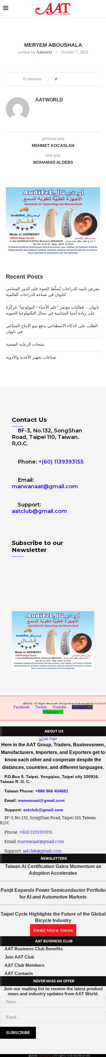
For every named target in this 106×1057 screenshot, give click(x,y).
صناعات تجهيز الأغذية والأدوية (31, 357)
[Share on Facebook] (67, 79)
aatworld (44, 52)
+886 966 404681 (51, 791)
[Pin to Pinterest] (78, 79)
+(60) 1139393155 (61, 462)
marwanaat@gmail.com (45, 486)
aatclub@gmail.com (39, 511)
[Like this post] (60, 79)
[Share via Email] (83, 79)
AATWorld (45, 1055)
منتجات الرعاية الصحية (25, 344)
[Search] (100, 8)
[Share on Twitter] (72, 79)
